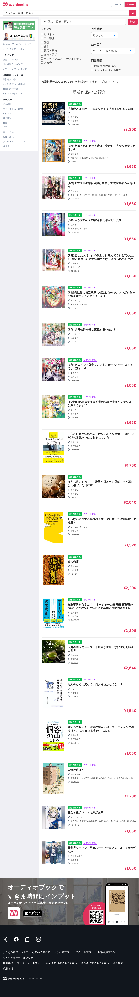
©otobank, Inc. (35, 978)
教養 (5, 122)
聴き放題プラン (63, 952)
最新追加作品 (9, 79)
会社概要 (118, 963)
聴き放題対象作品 (104, 66)
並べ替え (96, 44)
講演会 (6, 146)
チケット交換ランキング (15, 68)
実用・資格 (8, 132)
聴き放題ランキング (13, 64)
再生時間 (96, 28)
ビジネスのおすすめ (13, 93)
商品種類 (96, 60)
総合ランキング (10, 59)
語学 (5, 127)
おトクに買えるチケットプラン (18, 44)
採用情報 (8, 968)
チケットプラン (85, 952)
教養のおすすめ (10, 88)
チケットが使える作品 (107, 70)
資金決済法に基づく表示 (95, 963)
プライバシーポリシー (29, 963)
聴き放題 (7, 104)
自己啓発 (7, 118)
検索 (132, 21)
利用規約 (8, 963)
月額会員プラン (107, 952)
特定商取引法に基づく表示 (61, 963)
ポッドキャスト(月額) (13, 108)
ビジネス (7, 113)
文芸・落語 (8, 136)
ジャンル (46, 28)
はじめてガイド (41, 952)
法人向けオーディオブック (18, 957)
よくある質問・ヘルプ (14, 48)
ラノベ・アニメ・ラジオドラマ (18, 141)
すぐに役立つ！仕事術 (14, 84)
